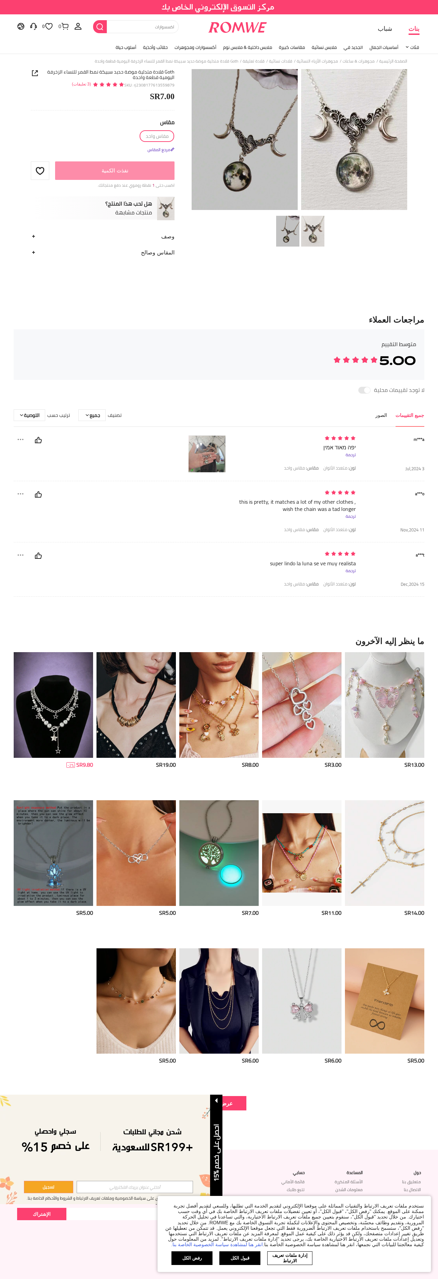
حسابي (299, 1172)
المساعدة (355, 1172)
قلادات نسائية (280, 61)
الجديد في (353, 47)
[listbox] (78, 26)
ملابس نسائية (324, 47)
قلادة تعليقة (254, 61)
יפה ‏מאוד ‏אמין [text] (339, 447)
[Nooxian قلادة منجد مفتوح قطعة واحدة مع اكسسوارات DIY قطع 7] (219, 853)
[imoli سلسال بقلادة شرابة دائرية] (136, 1001)
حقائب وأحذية (155, 47)
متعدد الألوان (339, 468)
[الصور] (299, 140)
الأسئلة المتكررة (349, 1182)
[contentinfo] (414, 764)
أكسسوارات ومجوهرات (195, 47)
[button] (40, 170)
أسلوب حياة (126, 47)
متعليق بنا (411, 1182)
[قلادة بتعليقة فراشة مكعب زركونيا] (384, 1001)
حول (417, 1172)
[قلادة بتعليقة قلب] (302, 705)
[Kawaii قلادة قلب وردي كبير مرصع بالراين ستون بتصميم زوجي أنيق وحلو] (302, 1001)
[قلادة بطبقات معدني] (219, 1001)
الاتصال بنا (412, 1190)
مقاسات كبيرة (292, 47)
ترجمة (351, 454)
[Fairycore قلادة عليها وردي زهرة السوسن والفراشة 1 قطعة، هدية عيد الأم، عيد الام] (384, 705)
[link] (219, 8)
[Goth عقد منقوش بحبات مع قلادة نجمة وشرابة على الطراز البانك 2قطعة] (53, 705)
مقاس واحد (301, 468)
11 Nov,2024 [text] (412, 529)
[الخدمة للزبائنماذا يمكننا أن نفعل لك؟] (33, 26)
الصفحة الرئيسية (393, 61)
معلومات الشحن (349, 1190)
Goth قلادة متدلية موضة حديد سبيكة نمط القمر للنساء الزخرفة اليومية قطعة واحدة (111, 74)
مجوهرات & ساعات (359, 61)
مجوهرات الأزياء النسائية (317, 61)
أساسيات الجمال (384, 47)
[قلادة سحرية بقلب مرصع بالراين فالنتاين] (136, 853)
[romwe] (237, 26)
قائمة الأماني (293, 1182)
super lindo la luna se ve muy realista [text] (313, 563)
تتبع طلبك (296, 1190)
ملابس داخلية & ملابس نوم (247, 47)
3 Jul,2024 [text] (414, 468)
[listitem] (384, 723)
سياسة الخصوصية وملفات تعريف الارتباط (111, 1198)
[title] (219, 641)
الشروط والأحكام (58, 1198)
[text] (297, 438)
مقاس (167, 122)
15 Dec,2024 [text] (412, 584)
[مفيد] (38, 440)
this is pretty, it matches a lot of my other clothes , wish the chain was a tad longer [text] (297, 505)
